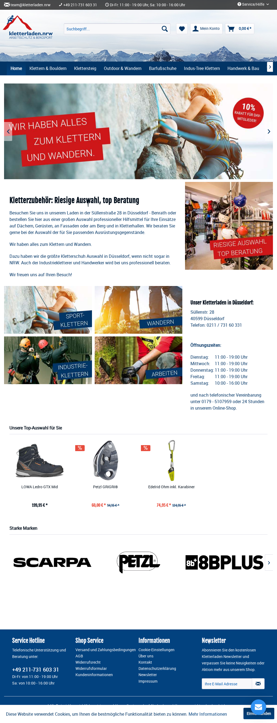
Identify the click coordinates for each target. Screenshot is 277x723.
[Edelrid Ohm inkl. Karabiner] (171, 460)
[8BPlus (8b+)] (224, 562)
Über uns (145, 656)
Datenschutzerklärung (157, 668)
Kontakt (145, 662)
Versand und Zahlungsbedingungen (105, 649)
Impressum (147, 681)
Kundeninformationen (94, 674)
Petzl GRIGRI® (105, 486)
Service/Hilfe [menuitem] (253, 4)
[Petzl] (138, 562)
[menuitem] (117, 28)
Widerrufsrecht (88, 662)
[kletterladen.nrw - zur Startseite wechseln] (28, 27)
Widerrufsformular (91, 668)
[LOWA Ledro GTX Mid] (39, 460)
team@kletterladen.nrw (31, 4)
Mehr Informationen (208, 714)
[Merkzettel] (182, 28)
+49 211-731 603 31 (80, 4)
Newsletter (147, 674)
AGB (79, 656)
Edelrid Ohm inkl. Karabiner (171, 486)
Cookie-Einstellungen (156, 649)
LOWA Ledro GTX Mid (39, 486)
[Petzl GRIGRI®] (105, 460)
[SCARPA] (52, 562)
